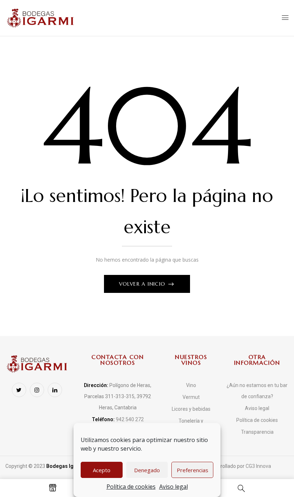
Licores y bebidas (191, 409)
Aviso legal (173, 487)
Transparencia (257, 432)
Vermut (191, 397)
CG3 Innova (258, 466)
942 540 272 (118, 419)
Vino (191, 385)
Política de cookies (131, 487)
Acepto (101, 470)
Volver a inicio (143, 284)
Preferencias (192, 470)
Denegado (147, 470)
